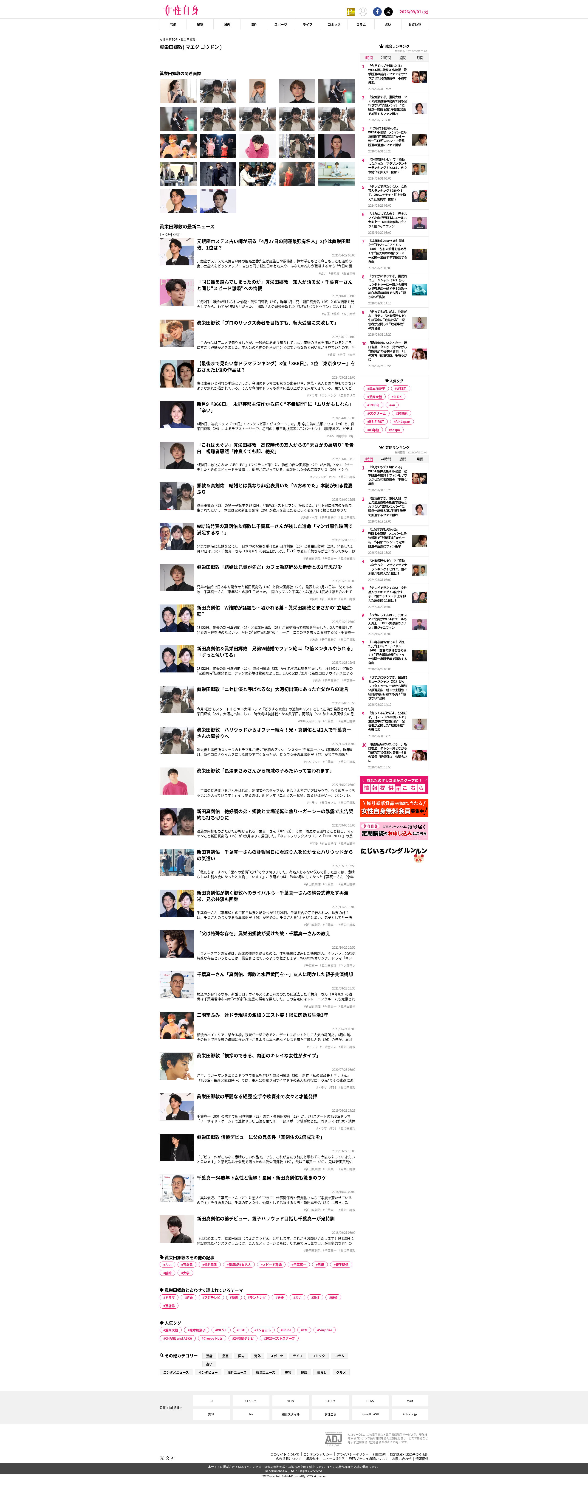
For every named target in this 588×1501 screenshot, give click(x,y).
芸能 (173, 24)
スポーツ (280, 24)
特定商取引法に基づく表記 (409, 1454)
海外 (254, 24)
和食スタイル (291, 1414)
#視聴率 (341, 436)
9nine (287, 1330)
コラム (361, 24)
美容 (288, 1372)
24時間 (386, 57)
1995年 (374, 405)
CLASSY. (251, 1401)
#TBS (332, 1087)
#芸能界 (334, 273)
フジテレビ (212, 1297)
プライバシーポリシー (352, 1454)
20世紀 (402, 413)
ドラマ (170, 1297)
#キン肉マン (347, 965)
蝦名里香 (210, 1264)
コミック (334, 24)
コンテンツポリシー (317, 1454)
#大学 (351, 355)
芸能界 (188, 1264)
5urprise (325, 1330)
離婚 (168, 1273)
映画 (235, 1297)
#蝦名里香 (348, 273)
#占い (323, 273)
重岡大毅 (171, 1330)
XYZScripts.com (316, 1476)
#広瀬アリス (347, 395)
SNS (316, 1297)
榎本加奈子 (197, 1330)
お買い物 (414, 24)
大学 (186, 1273)
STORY (330, 1401)
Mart (410, 1401)
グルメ (341, 1372)
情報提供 (422, 1458)
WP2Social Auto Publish (277, 1476)
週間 (402, 57)
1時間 (368, 57)
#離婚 (335, 314)
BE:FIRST (376, 421)
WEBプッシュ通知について (368, 1458)
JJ (211, 1401)
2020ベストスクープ (280, 1338)
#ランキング (328, 395)
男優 (321, 1264)
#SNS (330, 436)
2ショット (263, 1330)
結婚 (189, 1297)
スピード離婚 (272, 1264)
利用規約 (379, 1454)
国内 (227, 24)
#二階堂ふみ (328, 1047)
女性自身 (330, 1414)
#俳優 (314, 843)
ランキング (258, 1297)
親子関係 (342, 1264)
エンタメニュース (176, 1372)
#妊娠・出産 (309, 517)
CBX (241, 1330)
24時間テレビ (244, 1338)
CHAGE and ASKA (178, 1338)
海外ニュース (236, 1372)
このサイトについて (284, 1454)
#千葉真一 (329, 558)
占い (388, 24)
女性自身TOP (169, 39)
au (393, 405)
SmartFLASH (370, 1414)
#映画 (332, 355)
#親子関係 (348, 314)
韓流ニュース (265, 1372)
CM (305, 1330)
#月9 (352, 436)
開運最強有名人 (240, 1264)
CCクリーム (377, 413)
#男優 (326, 314)
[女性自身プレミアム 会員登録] (351, 11)
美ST (211, 1414)
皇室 (200, 24)
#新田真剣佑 (328, 517)
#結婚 (314, 599)
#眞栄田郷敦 (347, 477)
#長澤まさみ (328, 803)
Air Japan (403, 421)
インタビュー (208, 1372)
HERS (370, 1401)
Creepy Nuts (213, 1338)
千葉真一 (299, 1264)
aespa (395, 429)
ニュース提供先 (334, 1458)
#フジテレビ (318, 477)
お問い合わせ (401, 1458)
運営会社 (312, 1458)
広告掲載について (289, 1458)
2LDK (397, 396)
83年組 (374, 429)
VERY (290, 1401)
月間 (420, 57)
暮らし (322, 1372)
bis (251, 1414)
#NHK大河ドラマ (309, 721)
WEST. (222, 1330)
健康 (304, 1372)
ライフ (307, 24)
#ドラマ (312, 395)
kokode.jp (410, 1414)
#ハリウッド (312, 762)
